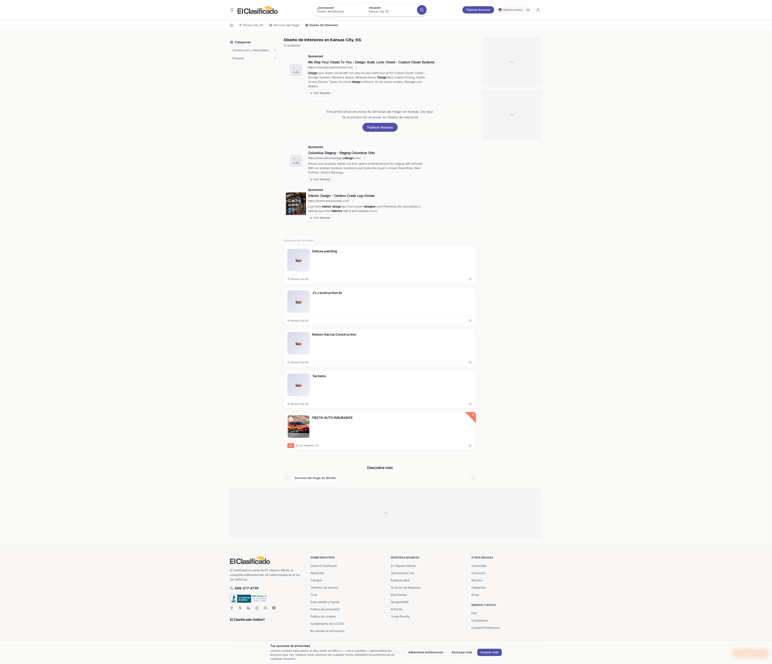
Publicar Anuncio (478, 9)
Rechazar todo (462, 652)
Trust (313, 594)
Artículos (476, 580)
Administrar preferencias (426, 652)
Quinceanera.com (402, 573)
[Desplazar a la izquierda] (287, 478)
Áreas (475, 594)
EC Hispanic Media (403, 565)
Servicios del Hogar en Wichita (315, 478)
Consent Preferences (485, 627)
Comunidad (478, 565)
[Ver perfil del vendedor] (291, 419)
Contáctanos (479, 620)
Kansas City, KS (253, 25)
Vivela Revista (400, 616)
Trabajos (316, 580)
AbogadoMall (400, 602)
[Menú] (232, 10)
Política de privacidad (324, 609)
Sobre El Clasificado (323, 565)
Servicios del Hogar (286, 25)
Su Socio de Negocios (406, 587)
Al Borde (396, 609)
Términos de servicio (324, 587)
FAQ (474, 613)
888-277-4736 (247, 588)
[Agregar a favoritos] (470, 279)
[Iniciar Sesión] (538, 10)
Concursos (478, 573)
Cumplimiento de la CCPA (327, 623)
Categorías (478, 587)
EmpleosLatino (400, 580)
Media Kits (317, 573)
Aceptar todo (489, 652)
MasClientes (399, 594)
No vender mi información (327, 631)
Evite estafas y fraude (324, 602)
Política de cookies (323, 616)
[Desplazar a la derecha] (473, 478)
